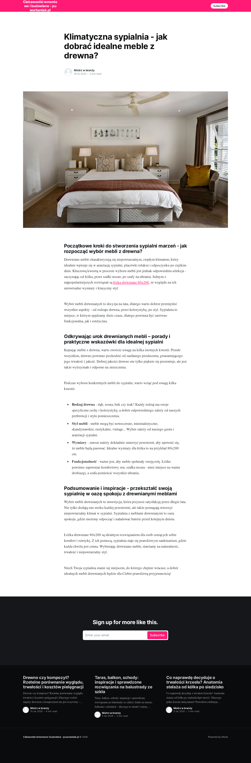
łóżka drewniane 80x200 (131, 282)
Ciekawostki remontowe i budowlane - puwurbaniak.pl (51, 736)
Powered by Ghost (218, 736)
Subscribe (219, 6)
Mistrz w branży (84, 70)
